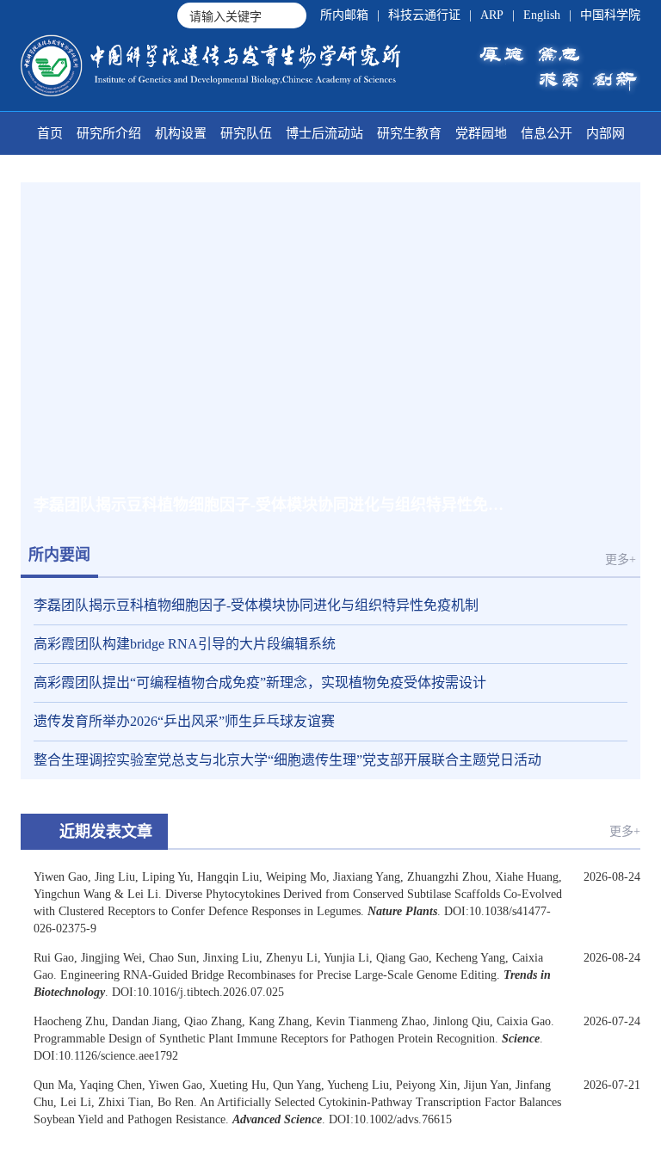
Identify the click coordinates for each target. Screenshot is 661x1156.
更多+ (620, 559)
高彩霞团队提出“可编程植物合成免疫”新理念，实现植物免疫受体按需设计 (260, 682)
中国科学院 (610, 15)
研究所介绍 (109, 133)
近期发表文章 (105, 831)
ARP (491, 15)
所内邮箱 (344, 15)
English (541, 15)
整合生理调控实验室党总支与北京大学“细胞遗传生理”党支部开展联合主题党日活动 (287, 760)
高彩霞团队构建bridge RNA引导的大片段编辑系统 (185, 643)
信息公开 (546, 133)
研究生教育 (409, 133)
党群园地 (481, 133)
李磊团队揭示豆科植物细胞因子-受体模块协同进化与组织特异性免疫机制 (256, 605)
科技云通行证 (424, 15)
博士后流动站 (324, 133)
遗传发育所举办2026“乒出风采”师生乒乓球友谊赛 (184, 721)
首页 (50, 133)
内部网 (605, 133)
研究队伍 (246, 133)
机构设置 (181, 133)
